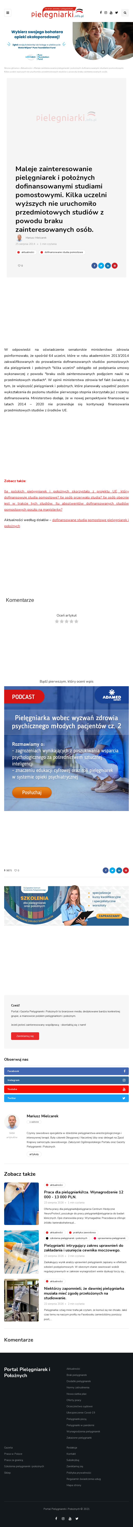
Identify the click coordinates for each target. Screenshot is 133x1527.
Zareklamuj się (25, 1036)
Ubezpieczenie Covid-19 (80, 1412)
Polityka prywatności (78, 1472)
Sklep (7, 1472)
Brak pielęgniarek (76, 1375)
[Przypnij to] (115, 266)
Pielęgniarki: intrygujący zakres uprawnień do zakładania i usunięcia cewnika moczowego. (83, 1248)
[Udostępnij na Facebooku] (94, 266)
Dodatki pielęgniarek (78, 1381)
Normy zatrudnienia (77, 1387)
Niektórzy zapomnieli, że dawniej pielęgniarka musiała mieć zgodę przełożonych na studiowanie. (84, 1293)
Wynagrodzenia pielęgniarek (83, 1431)
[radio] (57, 622)
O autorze (34, 1121)
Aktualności (26, 68)
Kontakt (71, 1454)
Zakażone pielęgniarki (79, 1437)
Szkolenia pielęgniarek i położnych (24, 1466)
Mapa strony (73, 1485)
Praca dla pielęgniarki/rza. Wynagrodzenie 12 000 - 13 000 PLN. (83, 1195)
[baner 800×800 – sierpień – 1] (66, 748)
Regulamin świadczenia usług (83, 1479)
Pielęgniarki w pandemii (80, 1425)
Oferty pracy (73, 1400)
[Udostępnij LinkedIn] (108, 266)
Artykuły (34, 1154)
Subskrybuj (72, 1460)
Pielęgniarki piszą (76, 1419)
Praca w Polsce (13, 1454)
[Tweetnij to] (101, 266)
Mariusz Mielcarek (36, 237)
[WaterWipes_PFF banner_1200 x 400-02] (66, 44)
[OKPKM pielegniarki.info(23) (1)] (66, 904)
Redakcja (71, 1447)
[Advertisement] (68, 319)
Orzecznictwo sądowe (79, 1406)
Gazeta (8, 1447)
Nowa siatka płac (76, 1394)
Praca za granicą (13, 1460)
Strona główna (11, 68)
